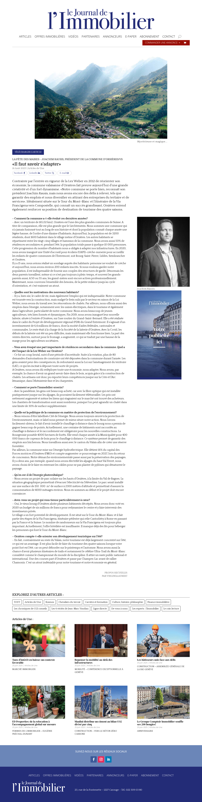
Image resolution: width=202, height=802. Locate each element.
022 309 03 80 (134, 789)
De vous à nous (119, 608)
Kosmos (50, 602)
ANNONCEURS (112, 37)
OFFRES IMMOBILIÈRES (50, 37)
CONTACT (168, 37)
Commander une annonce (161, 42)
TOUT (17, 602)
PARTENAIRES (91, 37)
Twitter (48, 173)
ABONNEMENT (149, 37)
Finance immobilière (158, 602)
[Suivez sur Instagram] (101, 759)
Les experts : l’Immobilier (145, 608)
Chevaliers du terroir (70, 602)
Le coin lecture (171, 608)
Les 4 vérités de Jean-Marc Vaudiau (70, 608)
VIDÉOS (73, 37)
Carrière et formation (96, 602)
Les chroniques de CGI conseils (30, 608)
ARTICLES (25, 37)
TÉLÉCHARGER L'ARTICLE (28, 152)
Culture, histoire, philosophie (127, 602)
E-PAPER (130, 37)
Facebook (18, 173)
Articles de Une (36, 168)
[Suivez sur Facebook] (94, 759)
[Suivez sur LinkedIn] (108, 759)
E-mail (63, 173)
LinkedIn (33, 173)
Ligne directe (100, 608)
